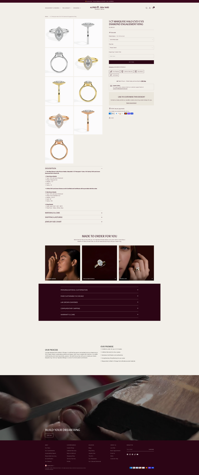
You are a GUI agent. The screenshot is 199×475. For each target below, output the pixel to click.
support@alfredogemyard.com (120, 88)
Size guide (113, 32)
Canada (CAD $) (50, 465)
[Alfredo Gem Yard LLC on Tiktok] (135, 455)
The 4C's (91, 456)
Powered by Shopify (49, 469)
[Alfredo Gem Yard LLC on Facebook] (128, 455)
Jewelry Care (92, 453)
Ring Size (111, 44)
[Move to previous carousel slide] (149, 327)
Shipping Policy (71, 456)
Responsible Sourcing (50, 456)
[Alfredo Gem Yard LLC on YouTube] (138, 455)
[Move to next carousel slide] (152, 327)
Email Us (112, 453)
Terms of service (71, 458)
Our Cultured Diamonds (95, 461)
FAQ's (111, 456)
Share (112, 117)
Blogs (90, 448)
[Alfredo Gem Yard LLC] (99, 8)
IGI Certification (49, 458)
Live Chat (112, 448)
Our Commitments (50, 450)
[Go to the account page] (149, 8)
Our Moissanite (93, 458)
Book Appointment (131, 103)
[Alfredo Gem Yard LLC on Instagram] (130, 455)
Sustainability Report (50, 453)
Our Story (47, 448)
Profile (68, 461)
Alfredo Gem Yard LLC (57, 467)
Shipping (111, 67)
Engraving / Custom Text (115, 52)
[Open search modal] (146, 8)
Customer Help (114, 458)
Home (46, 16)
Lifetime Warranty (71, 450)
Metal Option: (117, 36)
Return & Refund (71, 453)
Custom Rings (70, 448)
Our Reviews (48, 461)
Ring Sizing (91, 450)
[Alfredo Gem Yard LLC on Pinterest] (133, 455)
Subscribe (151, 449)
